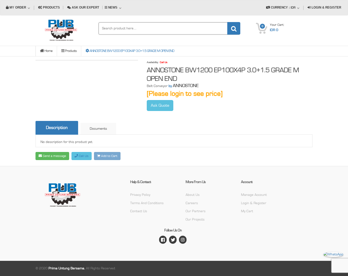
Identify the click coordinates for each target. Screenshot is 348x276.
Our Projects (195, 219)
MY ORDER (18, 7)
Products (70, 51)
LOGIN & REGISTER (326, 7)
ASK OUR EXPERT (85, 7)
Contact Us (138, 211)
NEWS (112, 7)
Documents (98, 128)
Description (57, 127)
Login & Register (253, 203)
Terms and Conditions (147, 203)
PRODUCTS (51, 7)
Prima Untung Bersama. (67, 268)
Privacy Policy (140, 195)
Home (48, 51)
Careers (192, 203)
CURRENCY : (282, 7)
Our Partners (195, 211)
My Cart (247, 211)
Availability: (152, 62)
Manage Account (254, 195)
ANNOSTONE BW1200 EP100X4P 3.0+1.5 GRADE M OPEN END (131, 51)
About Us (193, 195)
